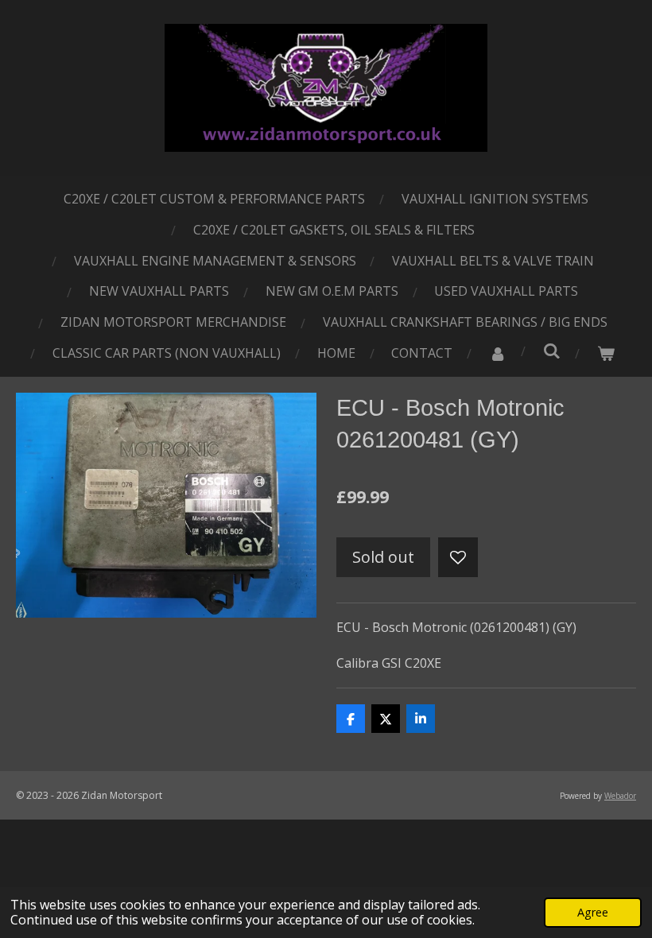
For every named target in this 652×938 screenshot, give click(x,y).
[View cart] (606, 353)
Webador (620, 795)
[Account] (498, 353)
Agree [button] (592, 912)
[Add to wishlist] (458, 557)
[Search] (552, 350)
